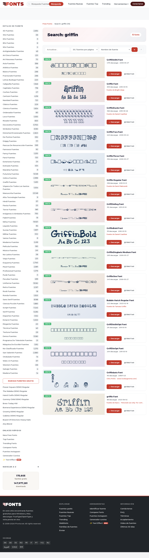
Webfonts (63, 523)
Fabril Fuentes (9, 218)
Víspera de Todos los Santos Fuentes (16, 187)
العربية (6, 547)
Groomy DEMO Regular (13, 412)
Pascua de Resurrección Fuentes (18, 145)
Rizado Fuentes (10, 121)
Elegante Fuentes (11, 324)
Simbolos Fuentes (11, 129)
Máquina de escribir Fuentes (16, 344)
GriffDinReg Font (115, 204)
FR (26, 543)
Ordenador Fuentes (12, 112)
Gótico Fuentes (10, 178)
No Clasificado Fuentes (13, 348)
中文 (42, 543)
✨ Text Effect (12, 460)
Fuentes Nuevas (75, 4)
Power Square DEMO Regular (16, 387)
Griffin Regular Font (117, 180)
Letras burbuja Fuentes (13, 80)
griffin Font (112, 396)
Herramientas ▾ (121, 4)
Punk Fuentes (9, 275)
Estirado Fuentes (10, 166)
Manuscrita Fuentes (12, 193)
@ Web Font (129, 74)
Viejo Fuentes (9, 259)
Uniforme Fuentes (11, 283)
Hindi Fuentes (9, 201)
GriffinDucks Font (115, 108)
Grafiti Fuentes (9, 182)
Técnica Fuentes (10, 328)
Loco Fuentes (9, 117)
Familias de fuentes (68, 527)
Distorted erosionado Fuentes (16, 133)
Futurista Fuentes (11, 174)
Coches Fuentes (10, 92)
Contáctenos (126, 509)
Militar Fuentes (9, 234)
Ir (134, 49)
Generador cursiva (11, 456)
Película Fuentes (10, 246)
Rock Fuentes (9, 291)
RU (48, 543)
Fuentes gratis (65, 509)
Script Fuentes (9, 308)
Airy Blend (7, 424)
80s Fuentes (8, 43)
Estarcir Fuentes (10, 320)
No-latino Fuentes (11, 254)
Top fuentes (8, 439)
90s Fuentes (8, 47)
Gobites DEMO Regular (13, 416)
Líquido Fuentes (10, 226)
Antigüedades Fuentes (13, 51)
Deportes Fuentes (11, 316)
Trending (106, 4)
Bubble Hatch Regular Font (120, 300)
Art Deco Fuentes (11, 55)
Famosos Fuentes (11, 149)
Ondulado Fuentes (11, 357)
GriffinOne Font (114, 276)
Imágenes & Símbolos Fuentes (16, 214)
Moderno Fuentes (11, 242)
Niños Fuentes (9, 222)
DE (10, 543)
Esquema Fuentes (11, 263)
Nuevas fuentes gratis (21, 381)
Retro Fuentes (9, 287)
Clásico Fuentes (10, 104)
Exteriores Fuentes (11, 162)
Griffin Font (112, 84)
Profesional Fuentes (12, 271)
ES (16, 543)
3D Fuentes (8, 31)
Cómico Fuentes (10, 108)
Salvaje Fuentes (10, 369)
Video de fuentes (128, 523)
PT (36, 543)
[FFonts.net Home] (13, 4)
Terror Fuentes (9, 209)
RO (21, 543)
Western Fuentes (11, 365)
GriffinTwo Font (115, 132)
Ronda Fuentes (10, 295)
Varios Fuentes (9, 238)
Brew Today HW (10, 403)
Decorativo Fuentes (12, 125)
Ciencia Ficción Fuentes (13, 303)
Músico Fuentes (10, 250)
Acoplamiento (126, 519)
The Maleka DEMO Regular (15, 391)
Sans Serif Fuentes (11, 299)
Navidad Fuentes (10, 100)
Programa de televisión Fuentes (17, 340)
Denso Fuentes (10, 336)
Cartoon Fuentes (10, 96)
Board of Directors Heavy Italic (17, 420)
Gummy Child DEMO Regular (16, 399)
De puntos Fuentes (11, 137)
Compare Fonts (10, 447)
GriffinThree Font (115, 156)
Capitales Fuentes (11, 88)
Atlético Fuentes (10, 67)
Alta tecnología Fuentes (14, 197)
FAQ (122, 512)
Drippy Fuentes (10, 141)
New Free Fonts (10, 435)
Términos (124, 516)
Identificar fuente (98, 509)
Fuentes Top (92, 4)
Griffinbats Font (115, 372)
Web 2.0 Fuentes (10, 361)
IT (31, 543)
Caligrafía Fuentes (11, 84)
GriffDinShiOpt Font (117, 324)
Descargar (115, 74)
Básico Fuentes (10, 72)
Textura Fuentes (10, 332)
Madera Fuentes (10, 373)
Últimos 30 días (127, 527)
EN (5, 543)
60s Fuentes (8, 39)
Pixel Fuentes (9, 267)
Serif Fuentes (9, 312)
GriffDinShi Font (115, 60)
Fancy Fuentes (9, 153)
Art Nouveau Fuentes (12, 59)
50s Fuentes (8, 35)
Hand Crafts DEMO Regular (15, 395)
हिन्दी (21, 547)
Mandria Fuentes (10, 170)
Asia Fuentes (9, 63)
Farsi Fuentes (9, 157)
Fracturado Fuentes (12, 76)
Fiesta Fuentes (9, 205)
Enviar (62, 530)
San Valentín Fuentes (12, 353)
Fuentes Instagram (11, 451)
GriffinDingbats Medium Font (121, 252)
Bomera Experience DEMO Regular (19, 407)
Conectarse (138, 4)
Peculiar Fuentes (10, 279)
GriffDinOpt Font (115, 348)
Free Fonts (47, 24)
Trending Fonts (10, 443)
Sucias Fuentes (10, 230)
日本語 (14, 547)
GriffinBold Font (115, 228)
